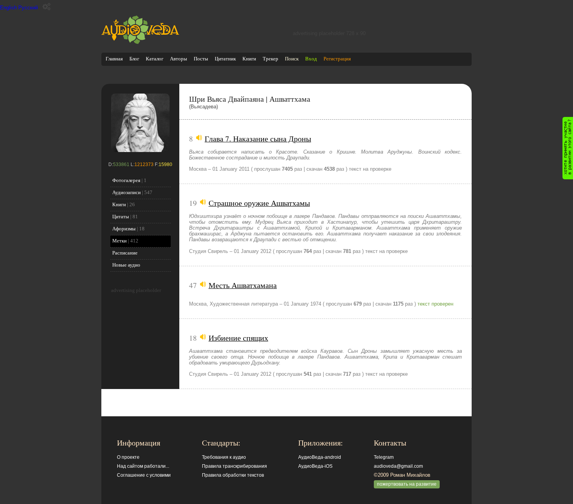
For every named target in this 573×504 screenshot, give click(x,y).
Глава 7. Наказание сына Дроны (258, 138)
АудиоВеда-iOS (315, 466)
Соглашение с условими (144, 475)
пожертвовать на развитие (407, 484)
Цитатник (225, 59)
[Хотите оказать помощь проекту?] (567, 148)
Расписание (125, 253)
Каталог (154, 59)
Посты (201, 59)
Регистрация (337, 59)
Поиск (292, 59)
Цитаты (120, 216)
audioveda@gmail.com (398, 466)
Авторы (178, 59)
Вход (311, 59)
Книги (249, 59)
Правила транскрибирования (234, 466)
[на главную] (140, 42)
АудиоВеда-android (319, 457)
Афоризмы (124, 229)
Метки (119, 241)
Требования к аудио (224, 457)
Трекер (270, 59)
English (8, 8)
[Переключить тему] (46, 7)
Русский (28, 8)
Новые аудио (126, 265)
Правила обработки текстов (233, 475)
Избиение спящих (238, 337)
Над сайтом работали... (143, 466)
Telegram (384, 457)
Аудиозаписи (126, 192)
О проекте (128, 457)
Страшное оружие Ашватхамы (259, 203)
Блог (134, 59)
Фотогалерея (126, 180)
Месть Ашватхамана (243, 285)
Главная (114, 59)
